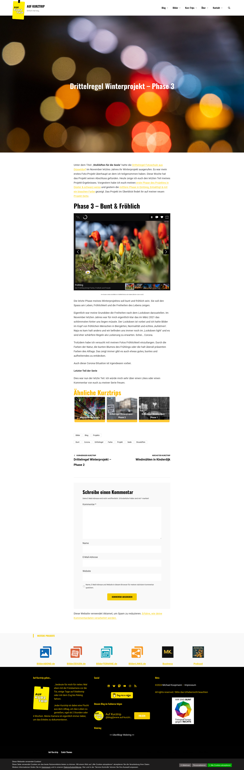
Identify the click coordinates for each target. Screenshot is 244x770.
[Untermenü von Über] (207, 7)
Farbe (110, 442)
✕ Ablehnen (185, 765)
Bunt (77, 442)
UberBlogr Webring (121, 734)
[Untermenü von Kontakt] (222, 7)
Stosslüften (140, 442)
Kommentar (89, 504)
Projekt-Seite (81, 196)
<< (111, 734)
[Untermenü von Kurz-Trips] (196, 7)
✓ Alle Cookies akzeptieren (220, 765)
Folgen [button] (142, 715)
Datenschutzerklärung (72, 767)
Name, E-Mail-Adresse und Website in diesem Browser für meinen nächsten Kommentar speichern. (120, 586)
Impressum (190, 685)
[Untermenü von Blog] (167, 7)
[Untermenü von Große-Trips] (194, 752)
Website (87, 571)
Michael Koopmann (172, 685)
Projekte (96, 435)
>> (133, 734)
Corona (87, 442)
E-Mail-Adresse (90, 557)
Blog (86, 435)
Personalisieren (199, 765)
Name (86, 543)
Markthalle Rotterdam (90, 417)
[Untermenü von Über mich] (209, 752)
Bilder (78, 435)
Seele (129, 442)
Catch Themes (66, 752)
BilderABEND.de (46, 663)
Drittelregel (99, 442)
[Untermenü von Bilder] (180, 7)
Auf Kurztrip (36, 6)
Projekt (120, 442)
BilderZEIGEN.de (76, 663)
